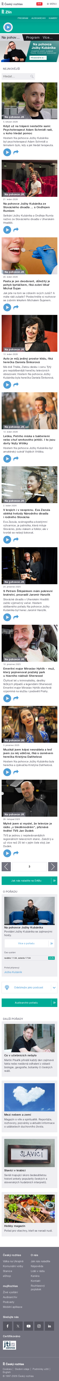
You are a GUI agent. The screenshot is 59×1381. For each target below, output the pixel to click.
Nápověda (37, 1266)
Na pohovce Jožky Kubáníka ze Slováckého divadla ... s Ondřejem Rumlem (26, 207)
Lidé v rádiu (38, 1271)
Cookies (7, 1369)
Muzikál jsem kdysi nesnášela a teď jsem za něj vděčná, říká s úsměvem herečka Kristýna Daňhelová (28, 753)
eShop (7, 1276)
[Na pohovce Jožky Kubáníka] (29, 51)
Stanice (7, 1271)
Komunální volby (13, 1266)
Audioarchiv (38, 18)
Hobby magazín (14, 1226)
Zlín (51, 958)
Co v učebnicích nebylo (20, 1055)
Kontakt (35, 1280)
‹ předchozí (6, 866)
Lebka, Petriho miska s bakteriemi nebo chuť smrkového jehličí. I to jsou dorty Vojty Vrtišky (29, 439)
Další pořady (13, 1018)
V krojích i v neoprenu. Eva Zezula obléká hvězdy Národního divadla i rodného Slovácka (26, 513)
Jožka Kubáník (13, 972)
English (7, 1372)
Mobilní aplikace (12, 1307)
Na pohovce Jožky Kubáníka (23, 927)
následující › (52, 866)
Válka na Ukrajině (13, 1261)
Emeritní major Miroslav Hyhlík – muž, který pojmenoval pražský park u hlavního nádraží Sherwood (29, 672)
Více (48, 37)
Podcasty (8, 1302)
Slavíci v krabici (15, 1170)
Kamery (53, 18)
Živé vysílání (10, 1292)
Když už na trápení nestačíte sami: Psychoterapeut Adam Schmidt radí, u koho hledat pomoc (28, 129)
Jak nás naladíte (40, 1261)
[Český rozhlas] (12, 4)
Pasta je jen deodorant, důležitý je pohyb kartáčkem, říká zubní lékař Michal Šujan (26, 285)
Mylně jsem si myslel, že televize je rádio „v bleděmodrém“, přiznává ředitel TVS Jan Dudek (27, 827)
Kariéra (35, 1276)
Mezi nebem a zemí (17, 1114)
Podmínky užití (41, 1369)
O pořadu (10, 891)
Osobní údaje (22, 1369)
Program (23, 18)
